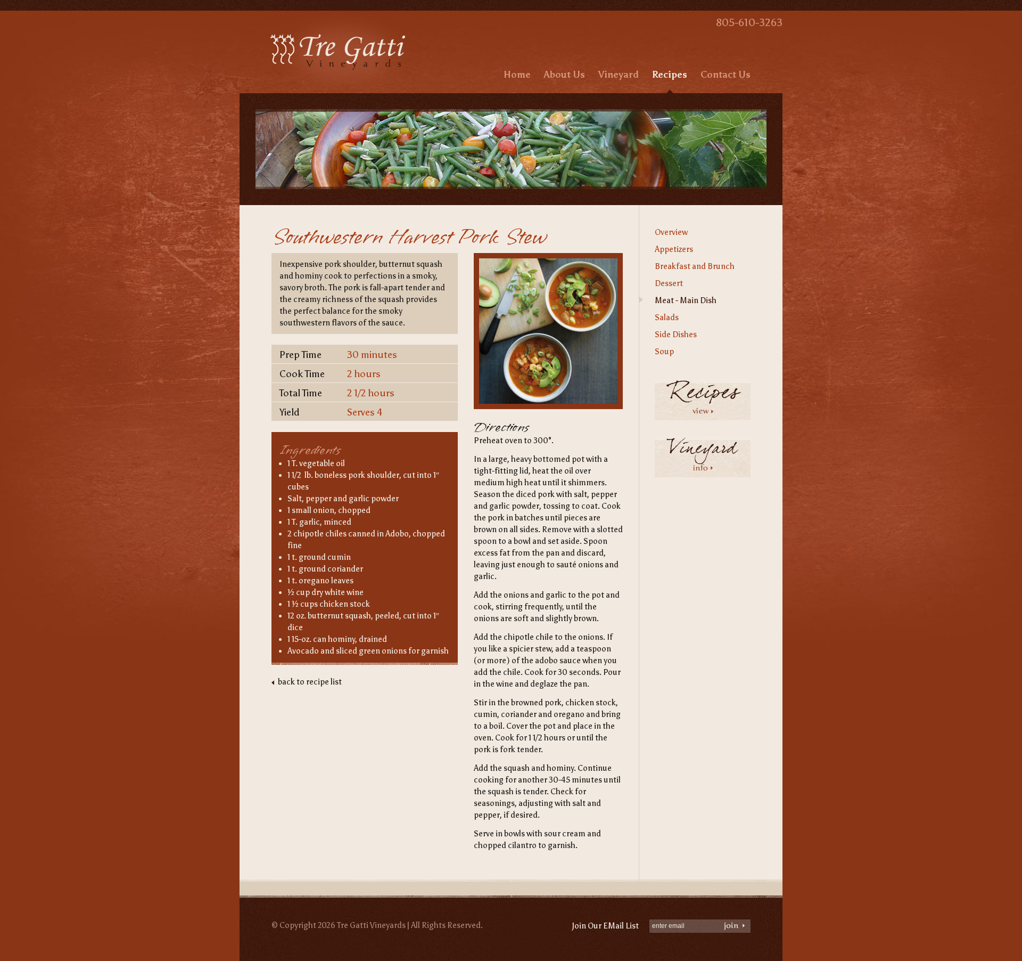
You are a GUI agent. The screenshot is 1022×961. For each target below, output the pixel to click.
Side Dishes (676, 334)
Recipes (669, 74)
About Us (564, 74)
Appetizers (674, 249)
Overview (671, 232)
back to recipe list (310, 682)
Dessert (669, 283)
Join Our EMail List (605, 926)
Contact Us (725, 74)
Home (517, 74)
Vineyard (618, 74)
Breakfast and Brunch (695, 266)
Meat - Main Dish (685, 300)
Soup (664, 351)
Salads (667, 317)
